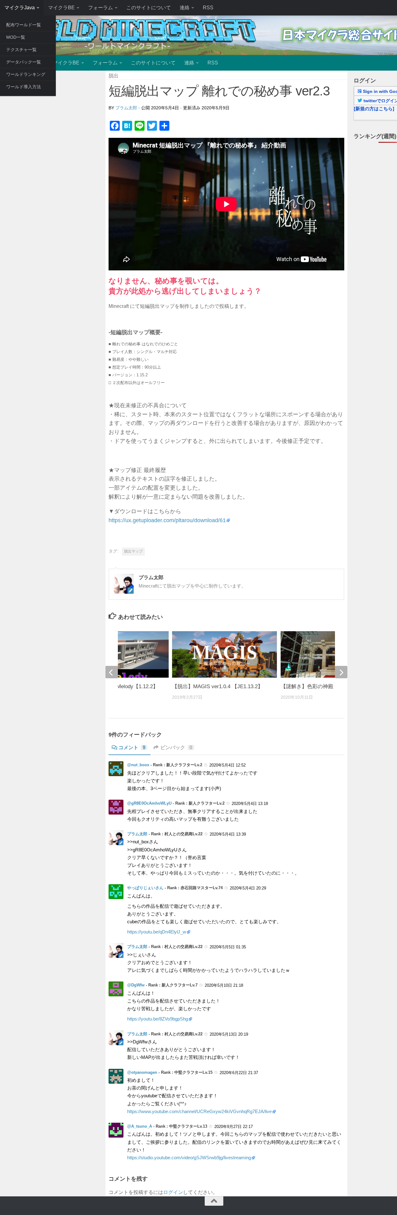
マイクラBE (61, 7)
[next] (341, 672)
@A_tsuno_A (139, 1126)
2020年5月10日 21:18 (224, 985)
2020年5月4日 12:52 (227, 765)
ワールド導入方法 (23, 86)
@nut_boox (138, 765)
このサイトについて (148, 7)
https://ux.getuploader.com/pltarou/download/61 (167, 520)
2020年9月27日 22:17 (233, 1126)
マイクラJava (19, 7)
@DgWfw (136, 985)
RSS (208, 7)
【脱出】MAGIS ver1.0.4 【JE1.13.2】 (217, 686)
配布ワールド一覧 (23, 24)
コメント (131, 747)
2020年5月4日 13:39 (228, 834)
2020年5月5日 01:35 (228, 947)
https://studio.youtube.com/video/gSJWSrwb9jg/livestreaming (189, 1157)
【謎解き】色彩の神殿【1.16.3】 (319, 686)
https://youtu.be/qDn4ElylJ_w (156, 931)
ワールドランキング (25, 74)
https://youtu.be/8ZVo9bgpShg (157, 1018)
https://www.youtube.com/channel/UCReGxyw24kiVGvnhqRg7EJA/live (199, 1111)
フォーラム (100, 7)
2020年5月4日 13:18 (250, 803)
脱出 (113, 75)
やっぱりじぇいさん (145, 887)
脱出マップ (133, 551)
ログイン (173, 1192)
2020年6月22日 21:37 (239, 1072)
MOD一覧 (15, 37)
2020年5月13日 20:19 (229, 1034)
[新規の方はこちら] (374, 108)
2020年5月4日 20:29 (248, 888)
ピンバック (176, 747)
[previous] (111, 672)
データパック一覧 (23, 61)
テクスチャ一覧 (21, 49)
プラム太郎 (126, 107)
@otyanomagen (142, 1072)
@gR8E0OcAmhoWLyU (149, 803)
